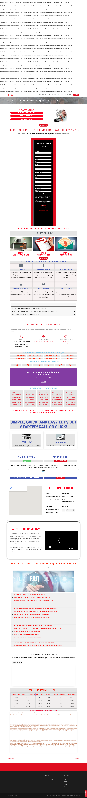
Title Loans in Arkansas (16, 396)
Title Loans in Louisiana (30, 402)
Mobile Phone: (37, 190)
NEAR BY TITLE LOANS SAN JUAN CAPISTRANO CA (25, 315)
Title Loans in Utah (70, 396)
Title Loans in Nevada (43, 402)
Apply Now (51, 94)
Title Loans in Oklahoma (57, 399)
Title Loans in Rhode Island (57, 404)
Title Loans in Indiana (30, 396)
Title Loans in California (16, 397)
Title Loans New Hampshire (43, 404)
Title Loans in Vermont (70, 397)
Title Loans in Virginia (70, 399)
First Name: (37, 180)
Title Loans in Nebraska (43, 400)
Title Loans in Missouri (43, 397)
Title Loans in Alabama (16, 391)
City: (35, 174)
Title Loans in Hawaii (30, 391)
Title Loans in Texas (70, 394)
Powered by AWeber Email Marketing (43, 210)
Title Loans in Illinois (30, 394)
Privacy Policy (54, 795)
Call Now (27, 442)
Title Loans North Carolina (57, 394)
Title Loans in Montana (43, 399)
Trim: (36, 161)
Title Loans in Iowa (30, 397)
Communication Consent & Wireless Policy (68, 795)
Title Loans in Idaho (30, 392)
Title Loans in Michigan (43, 392)
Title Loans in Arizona (16, 394)
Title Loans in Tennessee (70, 392)
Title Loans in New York (57, 392)
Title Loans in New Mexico (57, 391)
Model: (36, 158)
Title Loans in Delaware (16, 402)
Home (40, 94)
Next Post (77, 758)
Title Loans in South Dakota (70, 391)
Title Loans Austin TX (18, 355)
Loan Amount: (37, 167)
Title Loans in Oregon (57, 400)
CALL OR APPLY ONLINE (26, 113)
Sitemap (59, 795)
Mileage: (36, 164)
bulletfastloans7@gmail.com (65, 343)
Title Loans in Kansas (30, 399)
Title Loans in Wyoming (70, 405)
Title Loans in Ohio (57, 397)
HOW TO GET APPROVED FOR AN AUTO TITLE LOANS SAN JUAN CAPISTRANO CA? (34, 311)
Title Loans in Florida (16, 404)
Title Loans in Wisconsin (70, 404)
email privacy (46, 207)
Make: (36, 154)
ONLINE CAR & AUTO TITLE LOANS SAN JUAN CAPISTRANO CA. (29, 308)
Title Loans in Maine (30, 404)
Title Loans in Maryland (30, 405)
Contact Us (69, 94)
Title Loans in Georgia (16, 405)
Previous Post (10, 758)
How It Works (60, 94)
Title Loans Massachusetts (43, 391)
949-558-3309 (54, 134)
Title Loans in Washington (70, 400)
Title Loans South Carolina (57, 405)
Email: (36, 187)
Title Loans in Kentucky (30, 400)
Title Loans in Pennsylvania (57, 402)
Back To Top (85, 793)
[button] (76, 95)
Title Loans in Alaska (16, 392)
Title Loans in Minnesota (43, 394)
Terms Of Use (49, 795)
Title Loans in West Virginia (70, 402)
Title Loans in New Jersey (43, 405)
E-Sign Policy (78, 795)
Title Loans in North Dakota (57, 396)
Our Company (45, 94)
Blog (55, 94)
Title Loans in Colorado (16, 399)
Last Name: (37, 183)
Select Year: (37, 151)
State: (36, 177)
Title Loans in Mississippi (43, 396)
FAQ (65, 94)
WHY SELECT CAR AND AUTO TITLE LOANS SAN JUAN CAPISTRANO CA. (31, 305)
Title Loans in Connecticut (16, 400)
